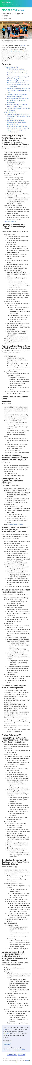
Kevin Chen (7, 2)
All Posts (21, 1054)
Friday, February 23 (10, 112)
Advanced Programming (16, 51)
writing (5, 1029)
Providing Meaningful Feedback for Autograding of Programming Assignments (18, 100)
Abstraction (13, 87)
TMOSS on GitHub (10, 221)
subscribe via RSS (19, 1050)
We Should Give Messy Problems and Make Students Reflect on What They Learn (18, 90)
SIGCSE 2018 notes (13, 10)
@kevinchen (7, 1050)
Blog (18, 5)
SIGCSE (22, 45)
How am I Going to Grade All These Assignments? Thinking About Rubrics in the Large (18, 116)
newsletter (6, 1033)
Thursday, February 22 (11, 67)
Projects (5, 5)
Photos (12, 5)
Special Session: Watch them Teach (18, 85)
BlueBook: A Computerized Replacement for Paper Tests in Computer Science (16, 122)
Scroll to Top (11, 1054)
